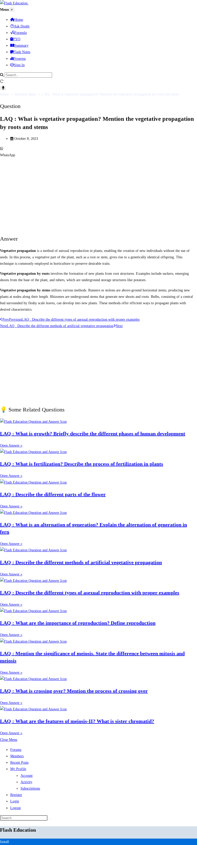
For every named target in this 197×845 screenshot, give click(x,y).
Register (16, 795)
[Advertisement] (98, 194)
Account (27, 776)
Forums (15, 750)
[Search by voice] (3, 87)
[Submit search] (50, 819)
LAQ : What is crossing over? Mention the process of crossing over (74, 691)
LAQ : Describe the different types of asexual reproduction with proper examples (89, 592)
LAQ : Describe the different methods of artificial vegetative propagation (81, 562)
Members (17, 756)
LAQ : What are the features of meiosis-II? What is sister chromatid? (77, 721)
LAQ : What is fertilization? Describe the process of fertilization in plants (81, 464)
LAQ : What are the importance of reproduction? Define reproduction (77, 623)
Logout (15, 808)
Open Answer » (11, 445)
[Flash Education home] (14, 3)
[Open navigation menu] (30, 4)
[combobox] (28, 75)
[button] (98, 151)
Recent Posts (19, 762)
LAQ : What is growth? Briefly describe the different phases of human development (92, 433)
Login (14, 801)
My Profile (18, 769)
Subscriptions (30, 788)
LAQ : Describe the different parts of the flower (53, 494)
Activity (26, 782)
